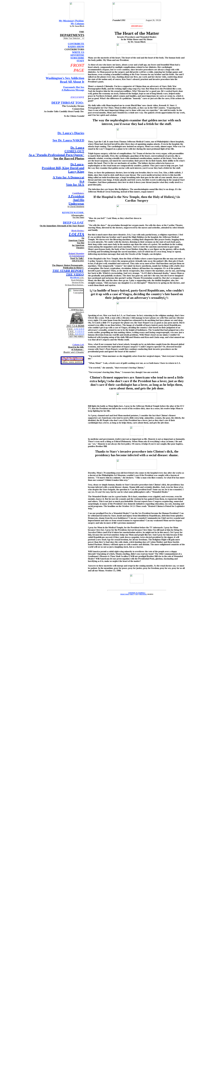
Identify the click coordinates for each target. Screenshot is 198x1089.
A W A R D (79, 329)
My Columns (77, 23)
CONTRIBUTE (76, 43)
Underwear (76, 203)
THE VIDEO (75, 274)
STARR (80, 212)
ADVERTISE (77, 55)
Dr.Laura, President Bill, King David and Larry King (63, 168)
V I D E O (79, 331)
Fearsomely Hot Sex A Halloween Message (73, 88)
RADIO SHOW (76, 46)
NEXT (132, 594)
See (68, 140)
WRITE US (78, 52)
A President (76, 196)
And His (78, 200)
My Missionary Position (71, 20)
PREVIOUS (143, 594)
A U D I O (79, 334)
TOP (136, 594)
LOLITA (76, 234)
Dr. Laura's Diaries (71, 133)
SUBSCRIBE (77, 58)
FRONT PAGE (124, 594)
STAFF (80, 60)
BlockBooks (74, 278)
